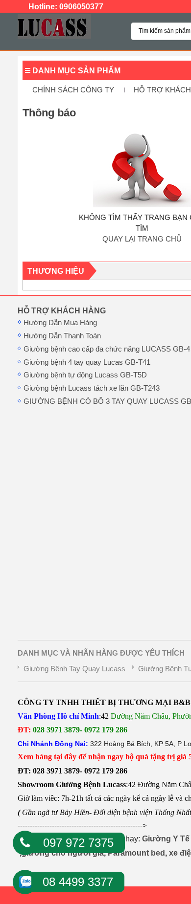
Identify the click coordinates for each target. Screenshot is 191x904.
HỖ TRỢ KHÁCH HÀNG (62, 310)
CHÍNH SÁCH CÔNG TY (73, 90)
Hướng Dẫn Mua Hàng (60, 323)
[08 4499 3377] (25, 879)
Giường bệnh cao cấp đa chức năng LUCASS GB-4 (107, 349)
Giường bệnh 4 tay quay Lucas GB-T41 (87, 362)
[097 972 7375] (25, 843)
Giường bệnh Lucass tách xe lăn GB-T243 (92, 388)
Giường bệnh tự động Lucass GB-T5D (85, 375)
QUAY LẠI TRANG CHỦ (142, 239)
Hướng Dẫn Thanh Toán (62, 336)
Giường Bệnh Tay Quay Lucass (74, 669)
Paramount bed (136, 853)
